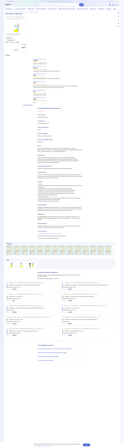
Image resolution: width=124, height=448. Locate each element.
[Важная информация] (118, 23)
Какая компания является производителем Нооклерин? (52, 352)
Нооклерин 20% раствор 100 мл (13, 34)
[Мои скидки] (118, 13)
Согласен (86, 445)
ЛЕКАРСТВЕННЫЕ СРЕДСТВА (13, 11)
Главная (6, 11)
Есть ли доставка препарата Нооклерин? (48, 356)
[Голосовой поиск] (78, 5)
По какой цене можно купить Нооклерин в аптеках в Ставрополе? (55, 348)
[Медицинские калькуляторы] (118, 19)
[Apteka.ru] (9, 4)
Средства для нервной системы (23, 11)
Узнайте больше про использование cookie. (44, 445)
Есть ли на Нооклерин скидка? (45, 360)
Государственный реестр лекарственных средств (50, 233)
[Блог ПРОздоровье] (118, 16)
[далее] (112, 250)
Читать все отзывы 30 (27, 105)
